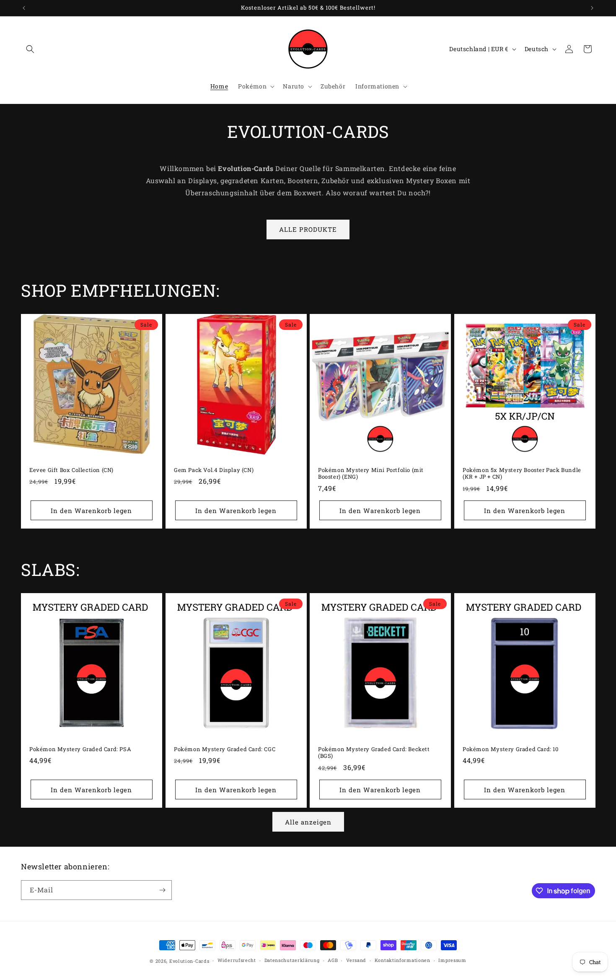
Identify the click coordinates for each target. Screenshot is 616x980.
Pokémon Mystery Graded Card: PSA (80, 748)
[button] (30, 49)
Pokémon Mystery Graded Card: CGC (224, 748)
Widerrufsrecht (236, 960)
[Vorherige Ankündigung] (24, 8)
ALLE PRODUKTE (308, 229)
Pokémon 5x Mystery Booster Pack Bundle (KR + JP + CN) (522, 473)
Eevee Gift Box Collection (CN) (71, 469)
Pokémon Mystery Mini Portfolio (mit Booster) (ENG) (371, 473)
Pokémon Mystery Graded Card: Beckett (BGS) (374, 752)
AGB (333, 960)
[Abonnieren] (162, 890)
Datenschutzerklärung (292, 960)
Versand (356, 960)
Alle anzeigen (308, 822)
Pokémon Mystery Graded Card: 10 (511, 748)
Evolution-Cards (189, 961)
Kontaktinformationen (402, 960)
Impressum (452, 960)
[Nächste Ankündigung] (592, 8)
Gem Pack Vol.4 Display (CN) (214, 469)
